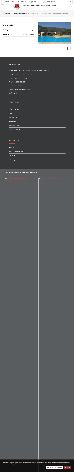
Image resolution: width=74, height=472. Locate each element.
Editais (12, 147)
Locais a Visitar (45, 13)
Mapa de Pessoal (16, 151)
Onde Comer (15, 130)
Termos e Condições (19, 463)
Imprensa (13, 121)
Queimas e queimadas (50, 2)
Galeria (12, 113)
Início (27, 13)
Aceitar (67, 467)
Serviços (13, 160)
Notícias (13, 156)
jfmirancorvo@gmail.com (29, 2)
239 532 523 (9, 2)
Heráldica (13, 117)
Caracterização (15, 109)
